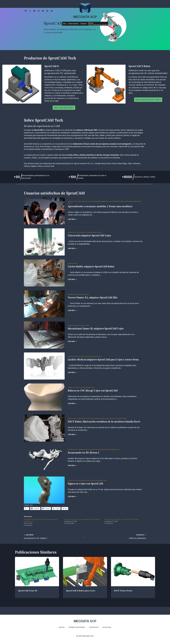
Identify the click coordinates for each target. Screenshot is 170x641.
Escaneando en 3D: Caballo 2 (35, 536)
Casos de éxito (73, 201)
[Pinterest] (47, 11)
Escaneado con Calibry (108, 201)
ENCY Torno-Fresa (123, 590)
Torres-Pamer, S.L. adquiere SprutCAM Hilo (92, 297)
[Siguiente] (151, 577)
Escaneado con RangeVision (98, 449)
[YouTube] (51, 11)
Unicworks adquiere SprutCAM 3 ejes (89, 235)
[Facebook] (25, 11)
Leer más (72, 219)
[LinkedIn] (38, 11)
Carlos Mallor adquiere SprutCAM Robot (91, 266)
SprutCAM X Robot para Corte (80, 590)
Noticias (107, 627)
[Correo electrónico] (43, 11)
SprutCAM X (51, 66)
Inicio (64, 23)
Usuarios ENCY (96, 232)
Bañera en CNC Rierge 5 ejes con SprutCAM (93, 390)
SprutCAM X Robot (139, 66)
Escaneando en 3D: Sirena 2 (83, 452)
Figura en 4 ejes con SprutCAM (85, 483)
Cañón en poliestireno (137, 536)
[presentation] (44, 210)
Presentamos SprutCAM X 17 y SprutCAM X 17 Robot (122, 519)
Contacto (83, 23)
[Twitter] (30, 11)
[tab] (81, 599)
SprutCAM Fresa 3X (27, 590)
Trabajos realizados (127, 201)
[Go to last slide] (18, 577)
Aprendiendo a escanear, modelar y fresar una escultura (100, 206)
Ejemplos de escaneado (89, 201)
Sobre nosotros (73, 23)
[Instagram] (34, 11)
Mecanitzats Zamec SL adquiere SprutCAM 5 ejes (96, 328)
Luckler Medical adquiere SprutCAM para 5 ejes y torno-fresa (103, 359)
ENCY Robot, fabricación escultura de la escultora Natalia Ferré (104, 421)
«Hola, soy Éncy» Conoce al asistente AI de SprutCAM (81, 519)
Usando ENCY (85, 232)
